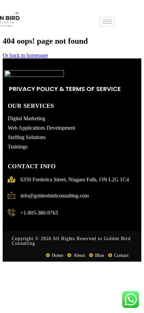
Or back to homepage (25, 55)
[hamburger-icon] (107, 22)
